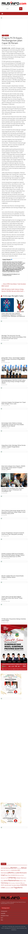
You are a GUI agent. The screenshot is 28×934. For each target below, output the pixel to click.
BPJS (4, 870)
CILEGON (7, 870)
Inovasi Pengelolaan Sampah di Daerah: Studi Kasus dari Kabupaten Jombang (12, 533)
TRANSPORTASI (8, 887)
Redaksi (13, 45)
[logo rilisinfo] (14, 896)
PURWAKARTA (17, 883)
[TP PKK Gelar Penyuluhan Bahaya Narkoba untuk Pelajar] (14, 604)
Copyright (3, 913)
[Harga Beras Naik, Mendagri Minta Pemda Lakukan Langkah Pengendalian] (14, 431)
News (18, 880)
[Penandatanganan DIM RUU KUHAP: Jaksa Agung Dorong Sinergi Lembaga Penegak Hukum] (14, 365)
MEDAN (6, 880)
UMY (12, 887)
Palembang (4, 883)
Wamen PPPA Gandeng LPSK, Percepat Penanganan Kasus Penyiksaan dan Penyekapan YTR (12, 489)
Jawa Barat (19, 873)
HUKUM (13, 870)
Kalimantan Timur (4, 877)
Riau (22, 883)
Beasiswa (19, 868)
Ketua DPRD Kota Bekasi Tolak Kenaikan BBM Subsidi (13, 285)
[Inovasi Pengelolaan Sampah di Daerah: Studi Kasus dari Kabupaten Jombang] (14, 518)
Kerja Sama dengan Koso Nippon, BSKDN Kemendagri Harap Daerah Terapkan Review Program (13, 467)
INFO (18, 870)
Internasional (4, 873)
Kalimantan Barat (20, 875)
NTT (22, 880)
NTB (21, 880)
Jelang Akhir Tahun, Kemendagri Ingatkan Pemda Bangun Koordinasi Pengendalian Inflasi (13, 359)
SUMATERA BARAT (8, 885)
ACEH (2, 868)
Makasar (24, 877)
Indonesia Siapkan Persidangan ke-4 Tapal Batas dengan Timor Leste (13, 403)
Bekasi (24, 868)
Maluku (2, 880)
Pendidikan (13, 883)
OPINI (25, 880)
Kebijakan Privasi (5, 915)
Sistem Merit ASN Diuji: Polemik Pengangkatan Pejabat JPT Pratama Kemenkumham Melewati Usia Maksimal (13, 314)
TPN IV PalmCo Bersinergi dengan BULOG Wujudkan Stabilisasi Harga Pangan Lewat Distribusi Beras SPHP (13, 512)
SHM (24, 883)
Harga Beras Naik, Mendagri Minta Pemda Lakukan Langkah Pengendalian (13, 446)
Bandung (8, 868)
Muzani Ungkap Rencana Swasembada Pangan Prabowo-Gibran (12, 576)
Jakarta (6, 35)
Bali (4, 868)
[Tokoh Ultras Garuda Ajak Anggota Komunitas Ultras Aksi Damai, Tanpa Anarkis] (14, 582)
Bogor (2, 870)
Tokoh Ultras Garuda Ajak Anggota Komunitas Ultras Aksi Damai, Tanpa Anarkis (11, 598)
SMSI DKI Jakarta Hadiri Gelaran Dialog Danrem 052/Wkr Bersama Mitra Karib (13, 290)
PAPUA (9, 883)
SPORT (2, 885)
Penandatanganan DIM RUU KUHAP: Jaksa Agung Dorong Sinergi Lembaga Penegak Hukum (13, 381)
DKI (3, 35)
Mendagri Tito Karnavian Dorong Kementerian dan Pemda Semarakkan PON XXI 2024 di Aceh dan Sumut (13, 337)
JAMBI (15, 872)
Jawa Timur (8, 875)
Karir (2, 917)
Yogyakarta (18, 887)
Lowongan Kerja (19, 877)
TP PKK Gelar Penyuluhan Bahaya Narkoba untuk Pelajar (13, 619)
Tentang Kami (4, 911)
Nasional (12, 880)
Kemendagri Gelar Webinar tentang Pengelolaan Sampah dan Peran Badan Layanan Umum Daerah (12, 424)
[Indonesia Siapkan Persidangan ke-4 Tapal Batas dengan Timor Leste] (14, 388)
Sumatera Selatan (16, 885)
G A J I (10, 870)
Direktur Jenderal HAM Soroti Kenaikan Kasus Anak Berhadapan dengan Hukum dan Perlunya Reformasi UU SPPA (12, 555)
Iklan (16, 870)
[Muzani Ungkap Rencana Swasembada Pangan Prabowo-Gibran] (14, 561)
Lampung (12, 877)
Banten (14, 867)
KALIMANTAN (14, 875)
